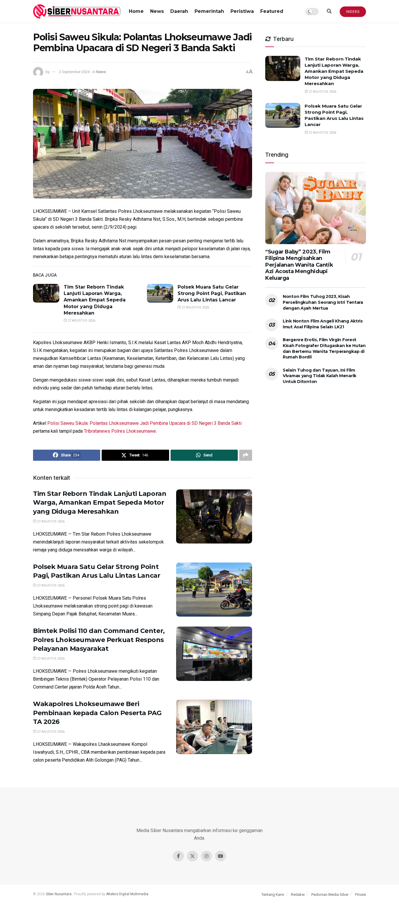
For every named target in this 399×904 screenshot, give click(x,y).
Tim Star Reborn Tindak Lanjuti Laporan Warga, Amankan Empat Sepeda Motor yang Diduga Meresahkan (95, 300)
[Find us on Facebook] (178, 856)
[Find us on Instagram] (206, 856)
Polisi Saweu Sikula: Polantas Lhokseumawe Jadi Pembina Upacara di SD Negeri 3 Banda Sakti (144, 423)
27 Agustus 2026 (81, 320)
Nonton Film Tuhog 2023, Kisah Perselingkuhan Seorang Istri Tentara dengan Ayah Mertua (323, 302)
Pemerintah (209, 11)
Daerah (179, 11)
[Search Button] (329, 11)
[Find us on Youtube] (220, 856)
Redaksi (298, 894)
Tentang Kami (272, 894)
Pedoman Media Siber (329, 894)
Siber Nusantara (59, 894)
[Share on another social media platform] (245, 455)
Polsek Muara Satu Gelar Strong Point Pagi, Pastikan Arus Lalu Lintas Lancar (212, 293)
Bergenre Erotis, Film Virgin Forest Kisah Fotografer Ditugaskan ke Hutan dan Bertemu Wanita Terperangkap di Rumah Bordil (324, 348)
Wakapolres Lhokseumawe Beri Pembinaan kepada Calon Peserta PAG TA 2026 (97, 713)
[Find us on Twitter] (192, 856)
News (157, 11)
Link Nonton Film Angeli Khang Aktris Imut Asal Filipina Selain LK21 (323, 323)
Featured (271, 11)
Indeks (353, 12)
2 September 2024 (74, 72)
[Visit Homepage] (77, 11)
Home (136, 11)
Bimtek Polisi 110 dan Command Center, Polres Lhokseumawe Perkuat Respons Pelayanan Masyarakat (99, 640)
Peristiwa (242, 11)
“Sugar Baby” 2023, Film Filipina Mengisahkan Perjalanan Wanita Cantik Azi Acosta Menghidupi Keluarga (299, 265)
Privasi (360, 894)
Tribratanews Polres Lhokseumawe (120, 431)
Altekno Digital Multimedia (127, 894)
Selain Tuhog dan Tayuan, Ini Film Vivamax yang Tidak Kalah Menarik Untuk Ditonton (319, 376)
